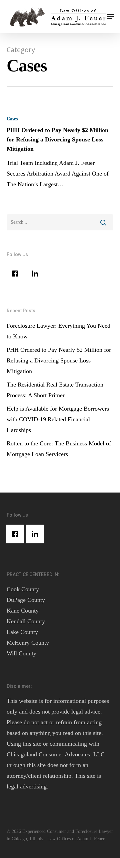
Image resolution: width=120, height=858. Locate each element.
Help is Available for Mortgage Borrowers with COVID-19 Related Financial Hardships (58, 419)
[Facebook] (17, 273)
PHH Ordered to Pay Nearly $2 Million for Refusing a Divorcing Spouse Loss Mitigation (59, 360)
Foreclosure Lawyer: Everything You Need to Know (58, 331)
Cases (12, 118)
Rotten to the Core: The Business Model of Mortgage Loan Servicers (59, 448)
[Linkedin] (37, 273)
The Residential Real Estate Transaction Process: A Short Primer (55, 390)
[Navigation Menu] (110, 16)
